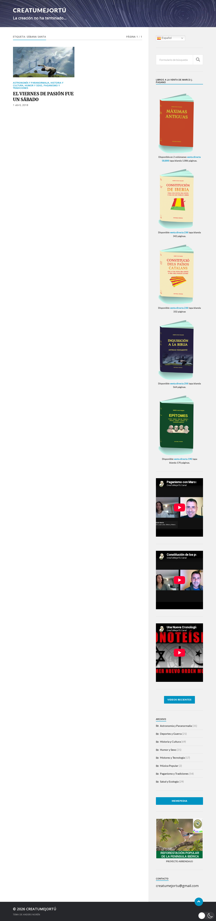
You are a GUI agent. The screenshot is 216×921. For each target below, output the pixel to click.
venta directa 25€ (179, 383)
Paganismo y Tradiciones (174, 773)
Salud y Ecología (169, 781)
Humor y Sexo (33, 85)
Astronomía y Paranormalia (31, 82)
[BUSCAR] (198, 60)
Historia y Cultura (170, 741)
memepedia (179, 801)
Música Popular (169, 765)
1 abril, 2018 (20, 105)
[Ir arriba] (199, 902)
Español (166, 38)
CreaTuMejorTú (39, 10)
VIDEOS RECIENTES (179, 699)
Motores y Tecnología (172, 757)
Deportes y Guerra (171, 733)
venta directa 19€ (183, 458)
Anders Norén (31, 914)
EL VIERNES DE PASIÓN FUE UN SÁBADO (43, 96)
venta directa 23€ (179, 232)
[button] (206, 915)
